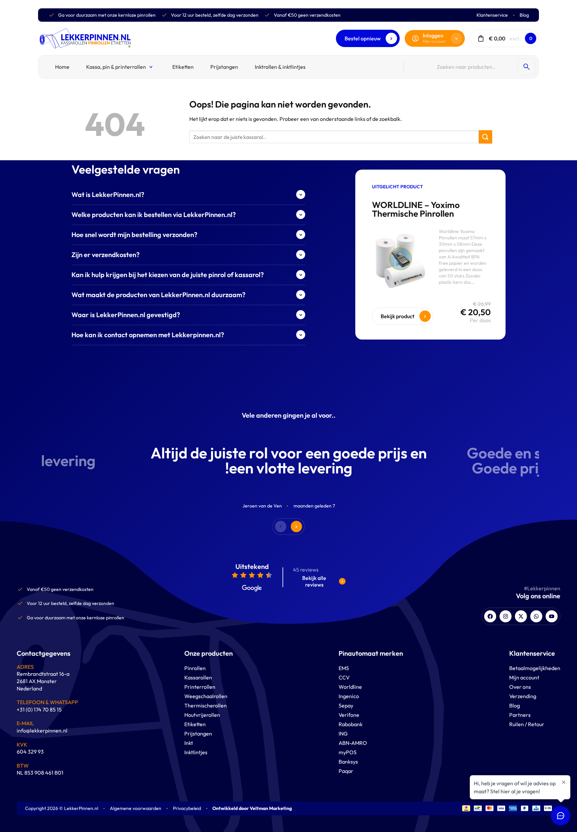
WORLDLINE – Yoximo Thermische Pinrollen (416, 209)
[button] (296, 526)
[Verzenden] (485, 136)
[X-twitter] (521, 616)
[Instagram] (506, 616)
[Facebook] (490, 616)
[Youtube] (552, 616)
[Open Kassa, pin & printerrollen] (152, 66)
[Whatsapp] (536, 616)
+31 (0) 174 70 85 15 (39, 709)
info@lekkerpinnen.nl (42, 730)
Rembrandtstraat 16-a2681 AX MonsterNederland (43, 680)
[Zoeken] (526, 66)
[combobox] (476, 66)
